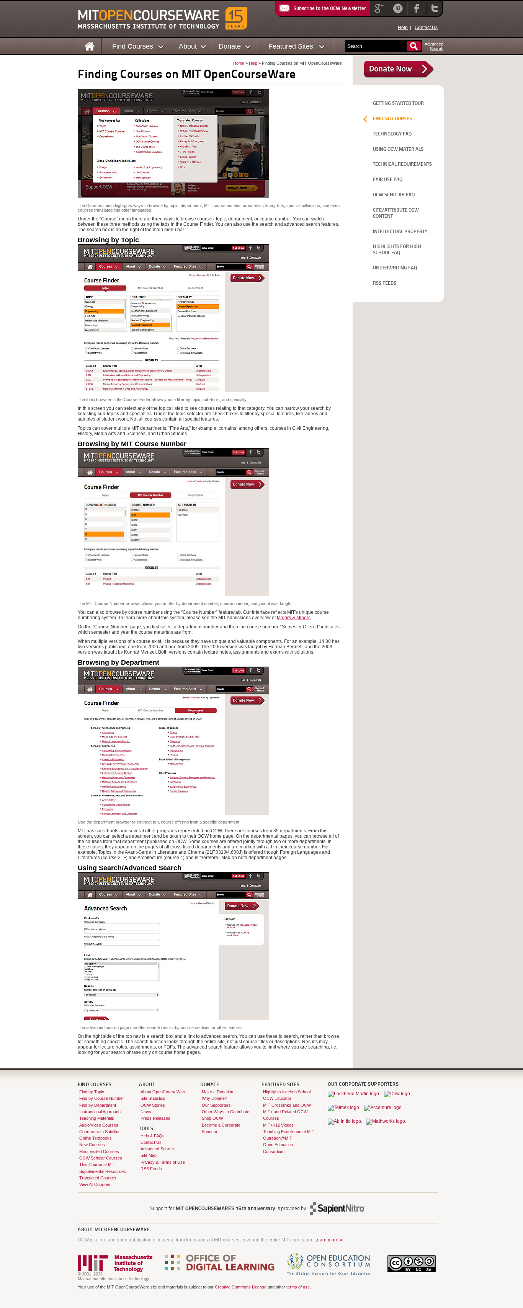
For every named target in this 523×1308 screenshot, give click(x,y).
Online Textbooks (95, 1138)
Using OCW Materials (398, 149)
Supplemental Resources (102, 1171)
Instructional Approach (100, 1111)
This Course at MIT (97, 1164)
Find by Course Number (101, 1098)
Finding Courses (392, 118)
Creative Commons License (240, 1287)
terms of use (298, 1287)
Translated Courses (97, 1178)
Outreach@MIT (277, 1138)
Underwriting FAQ (395, 268)
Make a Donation (217, 1091)
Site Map (149, 1155)
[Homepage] (89, 46)
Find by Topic (91, 1091)
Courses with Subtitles (100, 1131)
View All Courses (94, 1184)
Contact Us (426, 27)
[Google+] (378, 13)
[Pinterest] (397, 13)
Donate (230, 46)
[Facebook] (416, 13)
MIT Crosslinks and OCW (287, 1105)
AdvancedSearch (434, 46)
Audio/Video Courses (98, 1125)
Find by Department (97, 1105)
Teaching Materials (96, 1118)
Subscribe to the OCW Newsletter (330, 8)
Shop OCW (212, 1118)
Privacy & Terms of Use (163, 1162)
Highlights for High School (287, 1091)
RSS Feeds (384, 283)
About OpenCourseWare (163, 1091)
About (188, 46)
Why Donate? (214, 1098)
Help (403, 27)
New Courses (92, 1144)
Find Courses (132, 46)
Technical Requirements (402, 164)
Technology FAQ (392, 134)
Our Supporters (216, 1105)
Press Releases (155, 1118)
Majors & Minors (294, 617)
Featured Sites (290, 46)
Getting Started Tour (398, 103)
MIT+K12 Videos (278, 1125)
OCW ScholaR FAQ (394, 194)
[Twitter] (433, 13)
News (146, 1111)
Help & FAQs (153, 1135)
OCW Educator (277, 1098)
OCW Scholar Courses (100, 1158)
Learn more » (328, 1240)
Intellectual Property (400, 231)
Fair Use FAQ (387, 179)
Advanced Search (157, 1149)
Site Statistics (153, 1098)
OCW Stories (153, 1105)
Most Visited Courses (99, 1151)
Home (238, 63)
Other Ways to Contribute (225, 1111)
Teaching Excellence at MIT (288, 1131)
